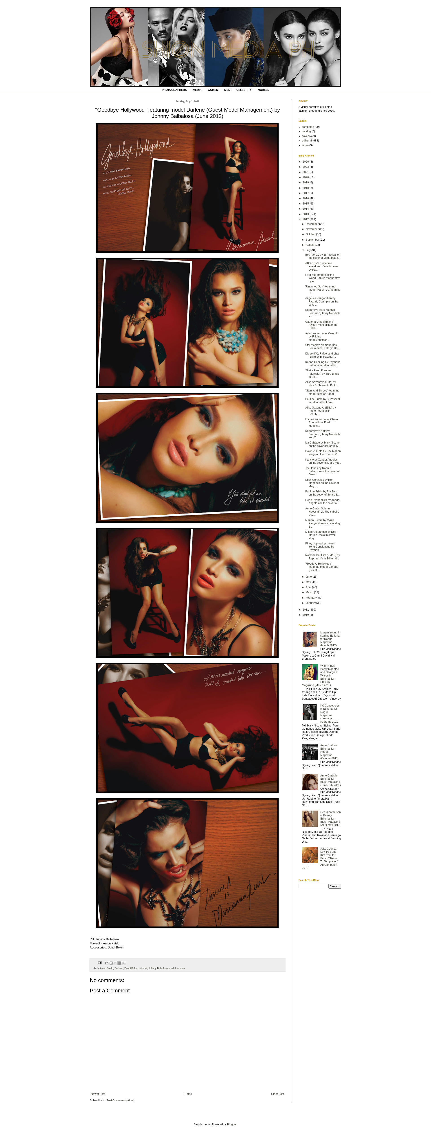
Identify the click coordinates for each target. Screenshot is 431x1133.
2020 (306, 177)
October (311, 234)
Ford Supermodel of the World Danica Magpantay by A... (322, 278)
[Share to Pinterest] (124, 963)
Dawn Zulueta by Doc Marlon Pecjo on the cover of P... (323, 453)
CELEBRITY (244, 89)
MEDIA (197, 89)
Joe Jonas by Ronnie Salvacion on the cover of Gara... (322, 471)
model (172, 968)
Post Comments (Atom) (120, 1100)
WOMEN (213, 89)
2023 (306, 166)
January (311, 603)
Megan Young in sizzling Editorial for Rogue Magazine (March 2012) (330, 639)
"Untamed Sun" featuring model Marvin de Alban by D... (322, 290)
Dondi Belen (130, 968)
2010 (306, 614)
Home (188, 1094)
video (305, 145)
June (309, 576)
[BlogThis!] (111, 963)
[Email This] (107, 963)
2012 (306, 219)
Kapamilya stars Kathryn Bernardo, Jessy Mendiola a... (323, 313)
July (308, 250)
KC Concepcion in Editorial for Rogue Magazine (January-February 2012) (330, 713)
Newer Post (98, 1094)
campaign (308, 126)
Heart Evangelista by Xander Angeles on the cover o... (322, 501)
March (310, 592)
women (181, 968)
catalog (306, 131)
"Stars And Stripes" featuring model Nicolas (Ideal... (322, 392)
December (312, 224)
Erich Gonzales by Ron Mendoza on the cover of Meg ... (322, 483)
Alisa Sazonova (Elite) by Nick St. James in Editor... (322, 384)
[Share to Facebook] (119, 963)
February (311, 597)
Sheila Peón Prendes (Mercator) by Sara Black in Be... (322, 373)
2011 (306, 609)
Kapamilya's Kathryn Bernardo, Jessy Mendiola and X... (323, 434)
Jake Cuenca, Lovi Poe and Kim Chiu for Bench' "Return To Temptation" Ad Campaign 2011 (320, 858)
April (309, 587)
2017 (306, 193)
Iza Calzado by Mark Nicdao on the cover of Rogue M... (323, 444)
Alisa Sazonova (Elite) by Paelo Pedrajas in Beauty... (320, 411)
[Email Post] (99, 962)
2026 (306, 161)
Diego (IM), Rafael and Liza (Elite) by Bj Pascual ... (322, 355)
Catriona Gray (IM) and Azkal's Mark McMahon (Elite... (321, 325)
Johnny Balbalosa (158, 968)
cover (305, 136)
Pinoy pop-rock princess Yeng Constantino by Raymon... (320, 547)
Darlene (118, 968)
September (313, 239)
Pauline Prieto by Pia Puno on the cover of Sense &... (322, 493)
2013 (306, 214)
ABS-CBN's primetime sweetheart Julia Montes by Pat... (321, 266)
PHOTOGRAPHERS (174, 89)
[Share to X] (115, 963)
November (312, 229)
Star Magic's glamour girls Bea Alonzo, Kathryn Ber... (322, 347)
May (309, 582)
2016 (306, 198)
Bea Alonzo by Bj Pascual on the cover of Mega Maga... (322, 256)
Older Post (277, 1094)
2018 (306, 187)
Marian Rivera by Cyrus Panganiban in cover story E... (323, 523)
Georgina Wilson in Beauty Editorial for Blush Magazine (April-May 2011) (330, 819)
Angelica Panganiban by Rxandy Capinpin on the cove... (321, 301)
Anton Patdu (106, 968)
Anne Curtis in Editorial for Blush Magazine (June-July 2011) (330, 780)
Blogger (232, 1124)
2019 (306, 182)
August (310, 244)
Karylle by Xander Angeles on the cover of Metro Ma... (323, 461)
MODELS (263, 89)
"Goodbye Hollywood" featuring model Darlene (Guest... (321, 567)
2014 (306, 208)
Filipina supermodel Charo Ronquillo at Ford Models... (321, 422)
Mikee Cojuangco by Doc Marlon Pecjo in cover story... (320, 535)
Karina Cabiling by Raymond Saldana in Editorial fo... (323, 364)
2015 (306, 203)
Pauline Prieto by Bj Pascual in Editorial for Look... (322, 401)
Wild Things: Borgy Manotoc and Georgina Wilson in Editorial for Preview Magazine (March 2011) (320, 675)
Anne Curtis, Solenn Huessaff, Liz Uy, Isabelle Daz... (322, 512)
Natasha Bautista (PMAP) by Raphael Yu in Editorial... (322, 557)
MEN (227, 89)
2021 (306, 172)
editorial (143, 968)
